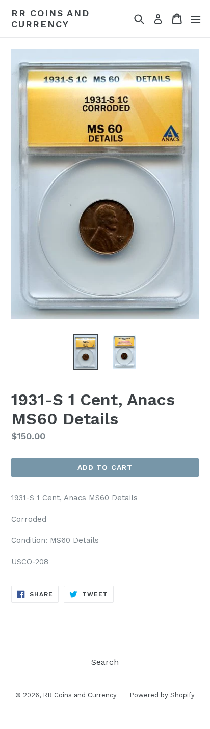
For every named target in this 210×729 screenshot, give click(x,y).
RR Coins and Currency (50, 18)
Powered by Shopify (162, 695)
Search (105, 662)
